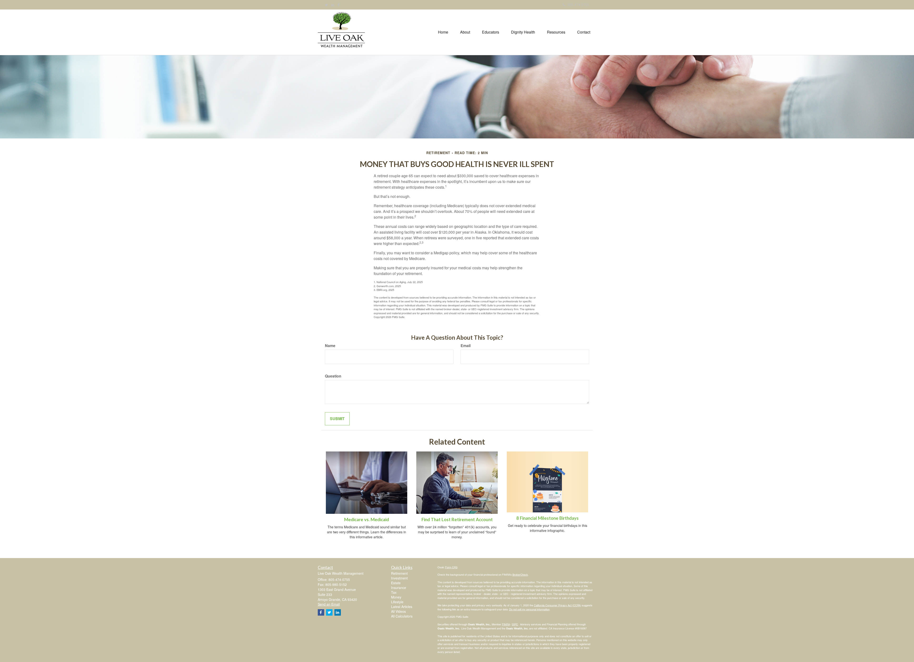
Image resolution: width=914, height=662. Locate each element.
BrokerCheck (520, 574)
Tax (394, 592)
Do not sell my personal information (529, 609)
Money (396, 597)
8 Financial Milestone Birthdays (547, 518)
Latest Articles (401, 606)
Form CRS (451, 567)
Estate (396, 582)
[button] (465, 32)
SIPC (515, 624)
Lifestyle (397, 601)
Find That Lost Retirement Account (457, 519)
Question (333, 376)
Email (466, 345)
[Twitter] (326, 4)
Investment (399, 578)
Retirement (399, 573)
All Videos (398, 611)
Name (330, 345)
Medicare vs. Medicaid (366, 519)
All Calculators (401, 616)
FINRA (506, 624)
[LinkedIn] (332, 4)
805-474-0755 (578, 4)
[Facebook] (338, 4)
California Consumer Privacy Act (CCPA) (557, 605)
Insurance (398, 587)
